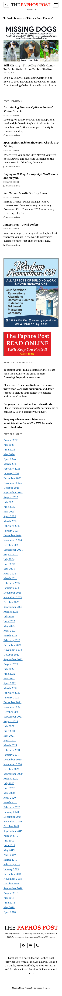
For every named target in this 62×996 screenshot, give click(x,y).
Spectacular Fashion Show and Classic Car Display (31, 144)
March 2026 (10, 464)
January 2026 (11, 473)
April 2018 (9, 912)
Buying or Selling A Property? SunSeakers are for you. (30, 176)
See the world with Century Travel (25, 193)
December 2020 (12, 759)
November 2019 (12, 821)
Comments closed (13, 135)
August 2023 (10, 611)
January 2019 (11, 869)
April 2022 (9, 683)
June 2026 (9, 449)
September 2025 (13, 492)
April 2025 (9, 516)
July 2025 (8, 502)
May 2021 (9, 735)
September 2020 (13, 774)
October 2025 (11, 487)
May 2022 (9, 678)
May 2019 (9, 850)
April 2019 (9, 855)
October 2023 (11, 602)
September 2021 (13, 716)
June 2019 (9, 845)
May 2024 (9, 568)
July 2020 (8, 783)
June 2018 (9, 902)
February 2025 (11, 526)
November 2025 (12, 483)
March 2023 (10, 635)
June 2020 (9, 788)
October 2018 (11, 883)
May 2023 (9, 626)
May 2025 (9, 511)
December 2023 (12, 592)
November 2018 (12, 878)
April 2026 (9, 459)
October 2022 (11, 654)
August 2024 (10, 554)
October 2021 (11, 712)
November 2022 (12, 650)
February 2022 (11, 692)
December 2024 (12, 535)
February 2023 (11, 640)
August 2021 (10, 721)
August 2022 (10, 664)
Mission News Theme (21, 988)
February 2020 (11, 807)
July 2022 (8, 669)
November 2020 (12, 764)
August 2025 (10, 497)
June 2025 (9, 506)
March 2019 (10, 859)
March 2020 (10, 802)
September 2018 (13, 888)
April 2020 (9, 797)
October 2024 (11, 545)
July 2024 (8, 559)
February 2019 (11, 864)
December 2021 (12, 702)
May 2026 (9, 454)
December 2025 (12, 478)
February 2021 (11, 750)
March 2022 (10, 688)
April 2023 (9, 630)
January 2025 (11, 530)
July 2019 (8, 840)
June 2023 (9, 621)
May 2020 (9, 793)
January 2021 (11, 754)
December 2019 (12, 816)
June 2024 (9, 564)
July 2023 (8, 616)
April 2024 (9, 573)
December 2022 (12, 645)
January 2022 (11, 697)
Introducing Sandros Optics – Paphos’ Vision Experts (27, 109)
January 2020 (11, 812)
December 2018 (12, 874)
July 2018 (8, 898)
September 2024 (13, 549)
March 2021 (10, 745)
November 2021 (12, 707)
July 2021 (8, 726)
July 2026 (8, 444)
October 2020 (11, 769)
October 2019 (11, 826)
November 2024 (12, 540)
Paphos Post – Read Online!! (21, 224)
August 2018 (10, 893)
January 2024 (11, 588)
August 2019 (10, 836)
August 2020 (10, 778)
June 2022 (9, 673)
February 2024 (11, 583)
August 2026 (10, 440)
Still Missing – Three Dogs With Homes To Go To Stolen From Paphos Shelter (29, 67)
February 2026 (11, 468)
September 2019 (13, 831)
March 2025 (10, 521)
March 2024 (10, 578)
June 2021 (9, 731)
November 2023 (12, 597)
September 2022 (13, 659)
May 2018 (9, 907)
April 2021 (9, 740)
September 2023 (13, 607)
